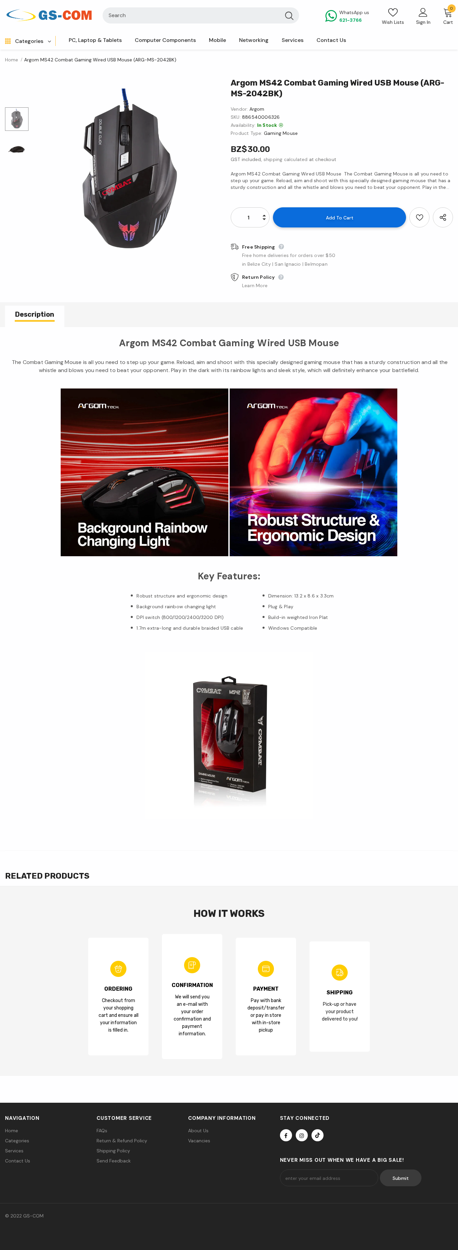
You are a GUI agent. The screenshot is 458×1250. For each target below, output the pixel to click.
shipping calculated (286, 159)
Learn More (255, 285)
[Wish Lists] (419, 217)
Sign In (423, 22)
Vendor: (239, 109)
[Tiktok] (317, 1135)
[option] (128, 172)
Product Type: (247, 133)
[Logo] (49, 15)
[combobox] (191, 15)
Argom (257, 109)
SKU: (236, 117)
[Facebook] (286, 1135)
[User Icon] (423, 12)
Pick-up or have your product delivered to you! (340, 1011)
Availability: (243, 125)
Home (11, 60)
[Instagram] (302, 1135)
